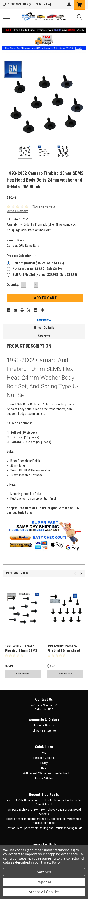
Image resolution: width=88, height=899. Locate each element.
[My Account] (69, 4)
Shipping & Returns (44, 730)
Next (81, 100)
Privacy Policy (50, 862)
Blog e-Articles (44, 778)
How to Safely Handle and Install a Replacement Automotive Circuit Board (44, 802)
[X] (29, 310)
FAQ (44, 752)
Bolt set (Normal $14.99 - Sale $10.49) (38, 263)
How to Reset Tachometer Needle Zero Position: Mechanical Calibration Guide (44, 821)
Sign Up (49, 725)
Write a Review (17, 211)
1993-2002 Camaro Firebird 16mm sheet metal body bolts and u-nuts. (64, 648)
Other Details (44, 328)
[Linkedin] (35, 310)
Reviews (44, 335)
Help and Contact (44, 757)
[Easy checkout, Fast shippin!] (44, 549)
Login (37, 725)
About (44, 768)
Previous (6, 100)
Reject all (44, 881)
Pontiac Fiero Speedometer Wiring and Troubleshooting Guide (44, 828)
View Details (23, 673)
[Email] (15, 310)
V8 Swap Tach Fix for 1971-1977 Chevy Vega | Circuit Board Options (44, 811)
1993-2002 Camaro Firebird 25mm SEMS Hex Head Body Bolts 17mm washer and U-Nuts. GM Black (21, 648)
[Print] (22, 310)
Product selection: (21, 256)
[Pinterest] (42, 310)
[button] (44, 39)
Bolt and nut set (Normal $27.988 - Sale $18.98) (45, 274)
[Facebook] (8, 310)
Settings (44, 872)
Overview (44, 320)
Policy (44, 763)
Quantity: (13, 285)
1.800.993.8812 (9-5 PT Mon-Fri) (29, 4)
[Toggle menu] (6, 17)
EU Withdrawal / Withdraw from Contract (44, 773)
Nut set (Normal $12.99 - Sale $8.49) (37, 269)
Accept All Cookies (44, 891)
